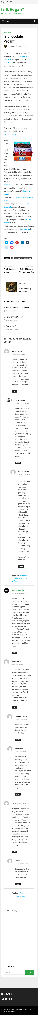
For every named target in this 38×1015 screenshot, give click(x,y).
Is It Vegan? (12, 9)
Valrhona (7, 185)
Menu (7, 21)
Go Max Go (25, 229)
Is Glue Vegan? (10, 326)
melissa (12, 46)
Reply (14, 391)
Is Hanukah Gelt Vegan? (13, 317)
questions (8, 32)
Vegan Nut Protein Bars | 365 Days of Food (21, 578)
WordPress (5, 1012)
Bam (14, 1012)
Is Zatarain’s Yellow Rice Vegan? (17, 307)
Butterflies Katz (19, 590)
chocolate (18, 258)
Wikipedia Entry (10, 134)
